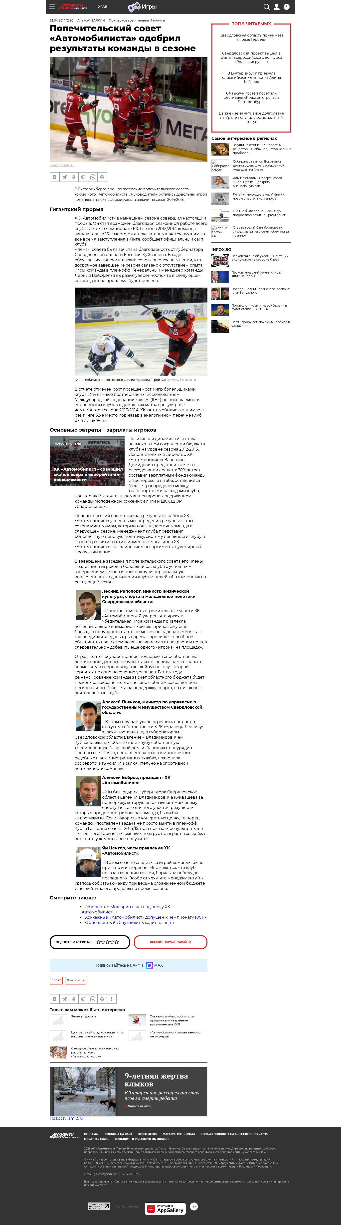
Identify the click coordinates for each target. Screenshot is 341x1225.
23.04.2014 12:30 (61, 20)
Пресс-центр (147, 1134)
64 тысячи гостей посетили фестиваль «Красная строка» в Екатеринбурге (251, 97)
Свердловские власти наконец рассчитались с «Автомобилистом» (95, 1052)
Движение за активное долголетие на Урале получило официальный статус (251, 117)
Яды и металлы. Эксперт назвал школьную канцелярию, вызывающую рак (257, 182)
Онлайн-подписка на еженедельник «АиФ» (234, 1134)
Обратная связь (96, 1139)
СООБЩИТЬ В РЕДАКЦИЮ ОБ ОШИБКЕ (142, 1139)
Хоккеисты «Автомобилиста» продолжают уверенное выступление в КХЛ (172, 1020)
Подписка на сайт (118, 1134)
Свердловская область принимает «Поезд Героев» (251, 37)
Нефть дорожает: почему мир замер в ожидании (260, 323)
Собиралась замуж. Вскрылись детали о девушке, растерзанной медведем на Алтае (258, 165)
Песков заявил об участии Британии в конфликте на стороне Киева (260, 257)
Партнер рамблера (127, 1206)
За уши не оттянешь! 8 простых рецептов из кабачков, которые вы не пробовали (262, 149)
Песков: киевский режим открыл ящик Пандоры (257, 274)
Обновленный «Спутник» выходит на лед (128, 922)
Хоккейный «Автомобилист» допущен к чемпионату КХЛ (144, 917)
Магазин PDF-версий (179, 1134)
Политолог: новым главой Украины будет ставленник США (259, 307)
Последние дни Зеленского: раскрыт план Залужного (260, 290)
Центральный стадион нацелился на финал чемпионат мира (97, 1034)
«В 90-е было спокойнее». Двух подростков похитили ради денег (259, 213)
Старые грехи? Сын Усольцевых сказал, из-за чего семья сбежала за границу (261, 231)
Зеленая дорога (83, 1016)
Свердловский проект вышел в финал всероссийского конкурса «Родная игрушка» (251, 57)
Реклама (91, 1134)
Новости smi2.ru (66, 1118)
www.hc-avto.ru (62, 165)
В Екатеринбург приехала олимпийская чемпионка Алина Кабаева (251, 77)
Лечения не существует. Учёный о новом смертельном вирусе (259, 196)
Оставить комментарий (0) (170, 942)
